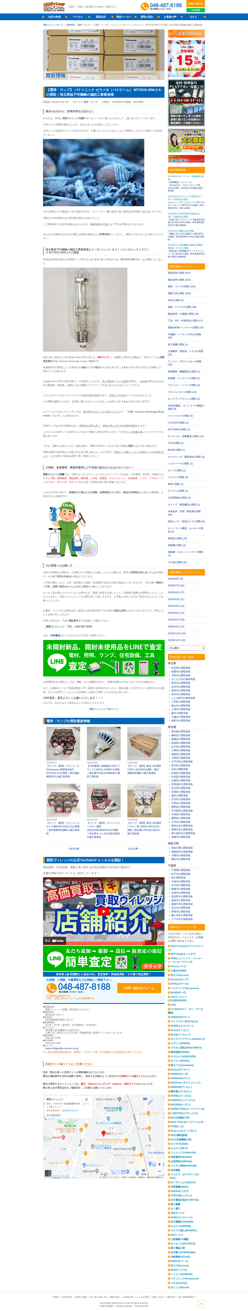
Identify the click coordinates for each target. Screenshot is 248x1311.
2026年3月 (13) (176, 613)
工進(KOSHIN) (178, 970)
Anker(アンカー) (180, 1030)
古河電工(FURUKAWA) (183, 1252)
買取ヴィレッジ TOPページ (103, 709)
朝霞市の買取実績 (180, 671)
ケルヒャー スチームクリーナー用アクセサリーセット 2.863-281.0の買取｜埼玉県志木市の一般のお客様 (186, 205)
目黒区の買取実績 (180, 791)
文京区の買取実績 (180, 799)
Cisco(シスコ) (178, 966)
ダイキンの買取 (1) (178, 490)
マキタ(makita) (179, 1283)
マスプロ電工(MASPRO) (184, 1230)
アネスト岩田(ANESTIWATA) (186, 1047)
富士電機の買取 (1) (178, 344)
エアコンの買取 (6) (178, 477)
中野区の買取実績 (180, 803)
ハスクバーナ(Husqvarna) (185, 988)
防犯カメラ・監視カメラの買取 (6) (186, 521)
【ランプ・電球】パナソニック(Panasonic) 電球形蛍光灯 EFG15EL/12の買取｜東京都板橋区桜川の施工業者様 (63, 752)
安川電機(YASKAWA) (182, 1221)
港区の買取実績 (179, 795)
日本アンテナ (178, 1213)
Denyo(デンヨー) (180, 1069)
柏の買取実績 (178, 877)
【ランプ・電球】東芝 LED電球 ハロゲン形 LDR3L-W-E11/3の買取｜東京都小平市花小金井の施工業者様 (144, 809)
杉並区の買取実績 (180, 773)
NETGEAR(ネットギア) (183, 954)
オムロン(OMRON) (181, 1226)
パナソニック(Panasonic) (185, 1278)
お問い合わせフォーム (139, 988)
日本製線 (175, 1170)
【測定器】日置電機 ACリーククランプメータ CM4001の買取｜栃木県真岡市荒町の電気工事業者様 (186, 254)
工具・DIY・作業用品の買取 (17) (185, 320)
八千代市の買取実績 (182, 919)
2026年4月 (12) (176, 606)
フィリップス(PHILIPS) (183, 1152)
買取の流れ (147, 16)
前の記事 (74, 848)
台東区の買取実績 (180, 780)
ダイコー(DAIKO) (180, 1060)
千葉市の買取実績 (180, 881)
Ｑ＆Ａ (193, 16)
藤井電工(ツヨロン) (181, 1091)
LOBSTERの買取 (187, 214)
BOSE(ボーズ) (178, 992)
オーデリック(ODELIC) (183, 1182)
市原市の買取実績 (180, 892)
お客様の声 (170, 16)
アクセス (78, 16)
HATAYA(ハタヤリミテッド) (185, 1082)
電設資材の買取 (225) (179, 279)
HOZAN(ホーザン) (180, 1104)
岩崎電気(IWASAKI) (181, 1157)
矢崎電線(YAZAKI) (180, 1256)
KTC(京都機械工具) (181, 1139)
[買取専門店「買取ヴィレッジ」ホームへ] (54, 11)
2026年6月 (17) (176, 592)
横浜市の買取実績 (180, 859)
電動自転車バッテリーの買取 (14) (186, 327)
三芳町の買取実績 (180, 701)
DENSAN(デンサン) (181, 1087)
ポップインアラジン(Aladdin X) (188, 1039)
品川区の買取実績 (180, 746)
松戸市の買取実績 (180, 874)
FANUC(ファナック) (181, 1217)
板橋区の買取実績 (180, 739)
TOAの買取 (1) (176, 443)
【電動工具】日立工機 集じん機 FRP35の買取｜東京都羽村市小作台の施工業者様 (186, 237)
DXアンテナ (177, 1234)
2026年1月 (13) (176, 626)
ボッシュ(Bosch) (180, 1287)
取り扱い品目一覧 (98, 1297)
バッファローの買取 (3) (180, 415)
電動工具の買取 (186, 231)
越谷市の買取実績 (180, 720)
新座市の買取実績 (180, 690)
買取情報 (70, 25)
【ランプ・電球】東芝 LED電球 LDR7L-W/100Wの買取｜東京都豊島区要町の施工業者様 (144, 750)
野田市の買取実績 (180, 911)
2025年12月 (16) (177, 633)
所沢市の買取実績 (180, 694)
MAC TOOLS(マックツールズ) (187, 1122)
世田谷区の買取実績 (182, 784)
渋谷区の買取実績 (180, 776)
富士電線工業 (178, 1248)
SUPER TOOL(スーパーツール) (187, 1108)
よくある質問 (142, 1297)
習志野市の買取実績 (182, 896)
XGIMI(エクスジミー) (182, 1025)
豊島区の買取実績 (180, 806)
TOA (173, 1004)
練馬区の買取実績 (180, 735)
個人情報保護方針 (186, 1297)
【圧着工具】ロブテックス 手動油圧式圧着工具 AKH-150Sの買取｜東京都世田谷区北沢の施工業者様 (186, 222)
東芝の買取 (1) (175, 484)
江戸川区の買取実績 (182, 761)
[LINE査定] (104, 675)
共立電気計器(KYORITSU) (185, 1199)
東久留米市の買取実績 (183, 833)
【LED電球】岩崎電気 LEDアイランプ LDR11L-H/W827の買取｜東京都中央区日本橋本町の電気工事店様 (104, 752)
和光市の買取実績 (180, 682)
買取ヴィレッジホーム (53, 25)
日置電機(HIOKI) (179, 1186)
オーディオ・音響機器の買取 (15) (186, 436)
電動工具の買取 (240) (179, 293)
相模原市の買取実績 (182, 851)
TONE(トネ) (177, 1126)
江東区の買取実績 (180, 750)
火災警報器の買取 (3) (179, 497)
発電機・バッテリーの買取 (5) (184, 378)
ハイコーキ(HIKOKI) (181, 1274)
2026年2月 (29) (176, 619)
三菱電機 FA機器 (180, 1239)
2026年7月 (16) (176, 585)
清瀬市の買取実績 (180, 837)
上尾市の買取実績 (180, 709)
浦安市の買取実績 (180, 900)
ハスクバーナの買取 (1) (180, 463)
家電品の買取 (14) (177, 538)
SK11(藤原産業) (179, 1135)
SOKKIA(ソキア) (180, 1191)
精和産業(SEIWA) (180, 1052)
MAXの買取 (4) (176, 300)
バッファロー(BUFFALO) (184, 1021)
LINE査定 (195, 10)
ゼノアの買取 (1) (177, 470)
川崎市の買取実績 (180, 855)
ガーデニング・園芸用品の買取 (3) (186, 456)
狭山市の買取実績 (180, 705)
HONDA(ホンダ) (179, 1074)
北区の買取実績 (179, 769)
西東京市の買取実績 (182, 829)
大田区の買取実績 (180, 757)
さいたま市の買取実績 (183, 679)
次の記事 (133, 848)
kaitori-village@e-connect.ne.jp (61, 1048)
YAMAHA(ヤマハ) (180, 1017)
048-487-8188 (78, 988)
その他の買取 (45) (177, 562)
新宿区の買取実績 (180, 743)
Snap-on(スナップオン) (183, 1130)
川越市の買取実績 (180, 716)
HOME (55, 1297)
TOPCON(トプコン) (181, 1195)
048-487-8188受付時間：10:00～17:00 (162, 7)
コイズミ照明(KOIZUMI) (184, 1165)
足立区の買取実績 (180, 788)
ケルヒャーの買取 (187, 196)
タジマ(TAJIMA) (179, 1143)
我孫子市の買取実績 (182, 904)
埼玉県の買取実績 (180, 668)
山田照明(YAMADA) (181, 1161)
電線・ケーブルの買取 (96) (182, 307)
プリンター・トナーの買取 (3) (184, 385)
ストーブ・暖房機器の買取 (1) (184, 504)
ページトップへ (201, 1304)
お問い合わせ (196, 3)
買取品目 (101, 16)
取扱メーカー (124, 16)
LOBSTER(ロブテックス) (184, 1113)
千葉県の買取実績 (180, 870)
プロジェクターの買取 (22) (182, 392)
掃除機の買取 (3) (177, 545)
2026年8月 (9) (175, 578)
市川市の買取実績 (180, 885)
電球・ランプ (84, 25)
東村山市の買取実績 (182, 825)
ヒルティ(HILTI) (179, 1148)
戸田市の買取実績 (180, 675)
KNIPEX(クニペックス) (183, 1100)
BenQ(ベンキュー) (181, 1034)
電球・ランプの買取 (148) (182, 286)
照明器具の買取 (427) (179, 272)
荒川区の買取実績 (180, 765)
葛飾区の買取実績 (180, 754)
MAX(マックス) (179, 1269)
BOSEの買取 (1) (176, 450)
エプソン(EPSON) (180, 1043)
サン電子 (175, 1208)
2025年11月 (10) (176, 640)
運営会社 (171, 1297)
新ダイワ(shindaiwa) (182, 1065)
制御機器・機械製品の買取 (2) (184, 371)
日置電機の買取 (186, 245)
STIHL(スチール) (180, 983)
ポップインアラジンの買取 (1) (184, 398)
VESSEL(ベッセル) (181, 1095)
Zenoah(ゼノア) (179, 979)
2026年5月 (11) (176, 599)
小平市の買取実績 (180, 822)
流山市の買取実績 (180, 907)
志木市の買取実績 (180, 686)
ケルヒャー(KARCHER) (183, 1056)
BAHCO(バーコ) (179, 1261)
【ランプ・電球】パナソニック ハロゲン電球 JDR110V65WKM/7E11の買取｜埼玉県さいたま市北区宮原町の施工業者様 (104, 811)
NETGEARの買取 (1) (179, 429)
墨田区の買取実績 (180, 818)
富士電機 (175, 1204)
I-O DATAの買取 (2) (178, 422)
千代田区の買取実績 (182, 810)
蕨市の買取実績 (179, 713)
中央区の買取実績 (180, 814)
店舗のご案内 (81, 1297)
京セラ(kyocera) (180, 975)
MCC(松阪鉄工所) (180, 1117)
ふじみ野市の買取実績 (183, 698)
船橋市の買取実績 (180, 889)
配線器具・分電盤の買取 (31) (183, 313)
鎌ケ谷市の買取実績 (182, 915)
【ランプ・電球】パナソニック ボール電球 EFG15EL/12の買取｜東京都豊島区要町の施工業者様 (63, 809)
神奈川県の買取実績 (182, 847)
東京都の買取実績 (180, 731)
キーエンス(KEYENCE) (183, 1243)
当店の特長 (54, 16)
